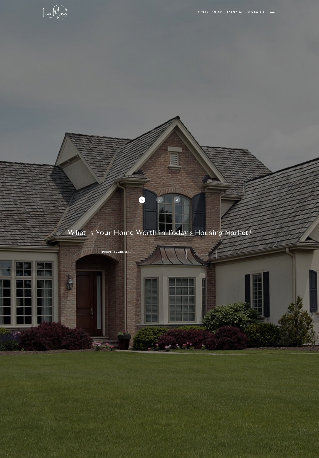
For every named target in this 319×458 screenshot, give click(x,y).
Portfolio (234, 12)
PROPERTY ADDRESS (116, 251)
